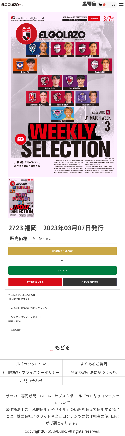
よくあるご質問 (93, 363)
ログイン (93, 4)
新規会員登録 (84, 4)
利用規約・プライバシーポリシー (31, 372)
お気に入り (89, 4)
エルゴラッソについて (31, 363)
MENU (121, 4)
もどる (62, 347)
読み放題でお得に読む (62, 251)
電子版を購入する (35, 282)
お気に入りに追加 (89, 282)
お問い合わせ (31, 380)
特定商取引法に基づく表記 (94, 372)
